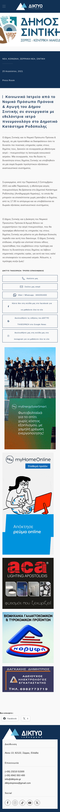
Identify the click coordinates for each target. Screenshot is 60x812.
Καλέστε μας (32, 278)
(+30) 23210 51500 (14, 771)
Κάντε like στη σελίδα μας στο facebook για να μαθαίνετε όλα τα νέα (32, 306)
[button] (4, 6)
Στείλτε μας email (32, 287)
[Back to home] (30, 6)
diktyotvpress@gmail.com (18, 783)
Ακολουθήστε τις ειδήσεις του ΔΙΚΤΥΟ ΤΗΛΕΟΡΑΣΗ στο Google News (32, 321)
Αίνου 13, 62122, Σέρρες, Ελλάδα (21, 753)
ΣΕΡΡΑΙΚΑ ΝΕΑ (27, 59)
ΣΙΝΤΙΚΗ (41, 59)
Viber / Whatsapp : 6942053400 (32, 295)
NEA (4, 59)
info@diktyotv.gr (13, 779)
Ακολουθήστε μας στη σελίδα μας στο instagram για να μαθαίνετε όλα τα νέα (31, 336)
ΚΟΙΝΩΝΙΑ (13, 59)
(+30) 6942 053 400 (15, 775)
